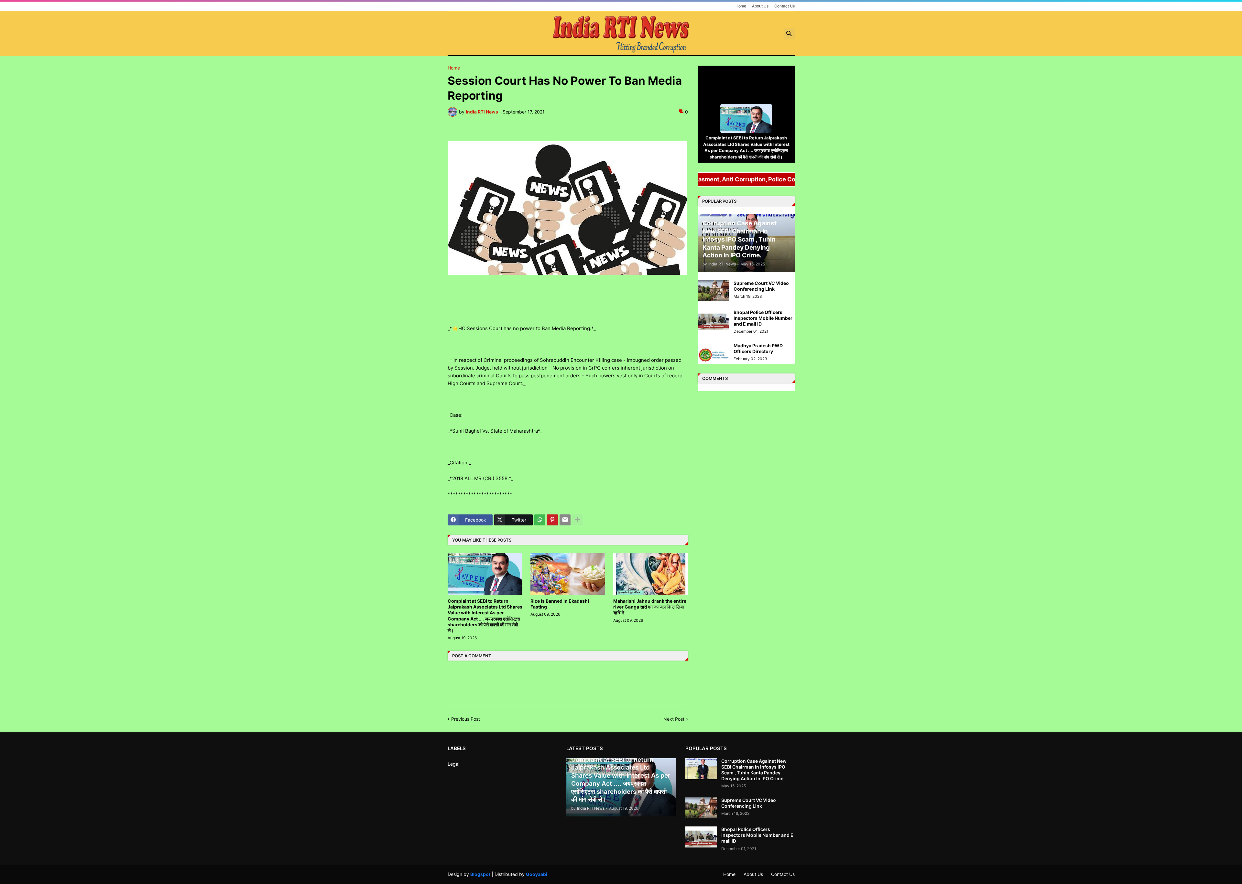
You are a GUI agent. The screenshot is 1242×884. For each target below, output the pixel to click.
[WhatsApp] (539, 519)
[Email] (565, 519)
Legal (453, 764)
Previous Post (465, 719)
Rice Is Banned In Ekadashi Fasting (559, 603)
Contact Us (784, 6)
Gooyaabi (536, 874)
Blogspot (480, 874)
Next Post (673, 719)
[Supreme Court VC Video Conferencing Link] (713, 290)
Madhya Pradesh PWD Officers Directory (758, 348)
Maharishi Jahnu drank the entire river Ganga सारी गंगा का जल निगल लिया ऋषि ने (649, 606)
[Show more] (577, 519)
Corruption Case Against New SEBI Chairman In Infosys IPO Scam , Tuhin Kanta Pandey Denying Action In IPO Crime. (754, 770)
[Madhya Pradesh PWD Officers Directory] (713, 353)
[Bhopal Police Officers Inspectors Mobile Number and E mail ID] (713, 319)
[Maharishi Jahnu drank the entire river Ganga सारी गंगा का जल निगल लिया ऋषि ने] (650, 574)
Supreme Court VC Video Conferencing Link (761, 286)
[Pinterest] (552, 519)
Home (740, 6)
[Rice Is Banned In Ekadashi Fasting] (567, 574)
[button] (789, 33)
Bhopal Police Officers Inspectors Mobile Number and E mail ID (763, 318)
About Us (760, 6)
